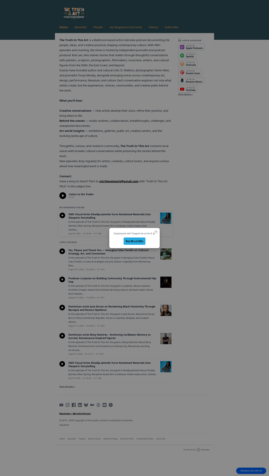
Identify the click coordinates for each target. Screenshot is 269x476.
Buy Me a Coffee (134, 241)
